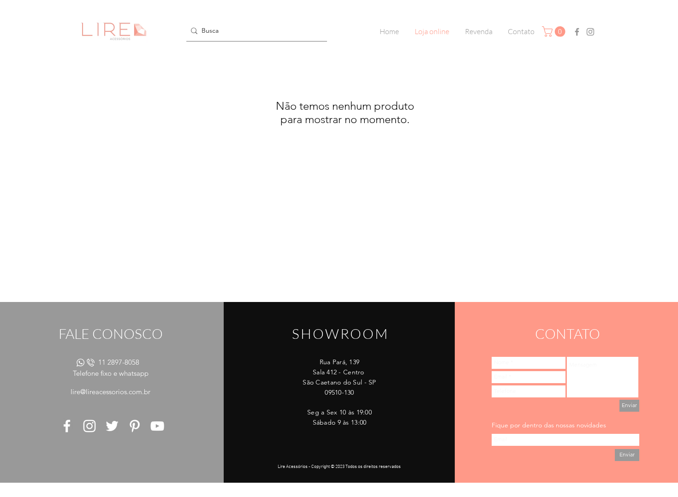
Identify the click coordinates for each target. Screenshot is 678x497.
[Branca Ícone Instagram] (89, 426)
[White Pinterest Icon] (134, 426)
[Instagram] (590, 32)
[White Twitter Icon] (112, 426)
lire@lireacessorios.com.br (110, 391)
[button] (555, 31)
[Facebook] (577, 32)
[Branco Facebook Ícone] (67, 426)
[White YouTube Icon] (157, 426)
